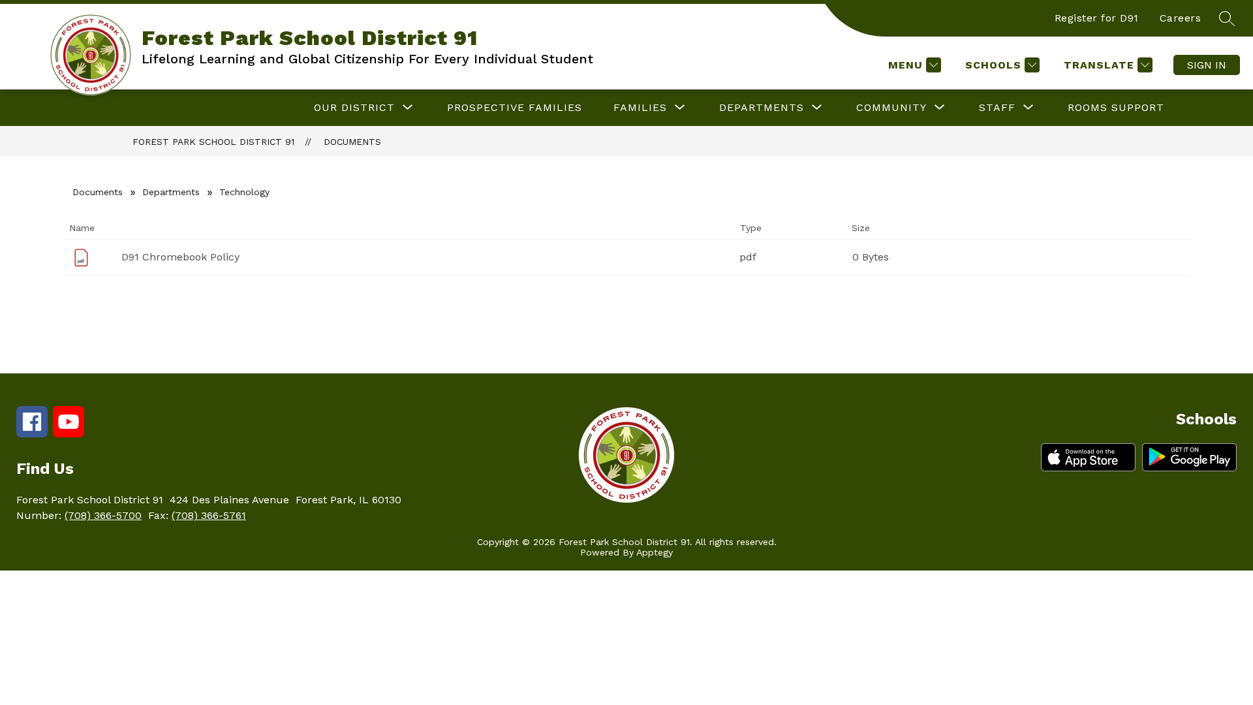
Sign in (1206, 65)
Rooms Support (1116, 107)
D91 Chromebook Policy (180, 257)
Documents (352, 141)
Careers (1180, 18)
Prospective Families (514, 107)
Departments (171, 192)
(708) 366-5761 (209, 515)
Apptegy (654, 552)
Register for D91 (1097, 18)
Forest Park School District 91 (213, 141)
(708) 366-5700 (103, 515)
